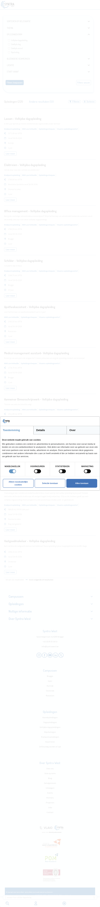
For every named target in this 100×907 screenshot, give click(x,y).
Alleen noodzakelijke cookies (18, 483)
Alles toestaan (81, 483)
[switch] (37, 471)
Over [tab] (72, 430)
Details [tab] (40, 430)
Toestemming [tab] (11, 430)
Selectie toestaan (50, 483)
